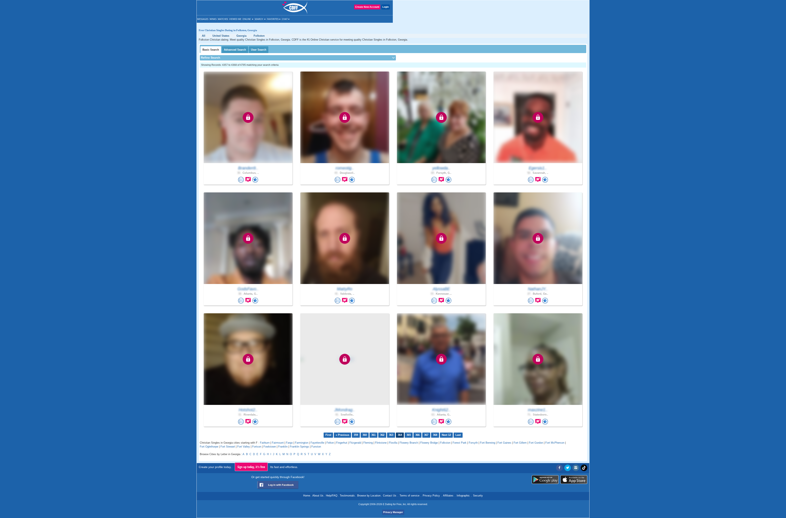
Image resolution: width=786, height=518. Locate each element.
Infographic (463, 495)
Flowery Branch (409, 442)
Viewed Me (235, 18)
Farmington (301, 442)
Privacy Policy (431, 495)
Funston (316, 446)
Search (259, 18)
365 (409, 434)
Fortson (256, 446)
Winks (213, 18)
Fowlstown (269, 446)
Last (458, 434)
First (328, 434)
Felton (330, 442)
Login (385, 7)
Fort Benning (487, 442)
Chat (285, 18)
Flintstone (381, 442)
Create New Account (367, 7)
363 (391, 434)
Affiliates (448, 495)
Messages (202, 18)
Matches (223, 18)
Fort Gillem (520, 442)
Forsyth (473, 442)
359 (356, 434)
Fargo (289, 442)
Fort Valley (243, 446)
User (258, 49)
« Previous (342, 434)
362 (382, 434)
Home (306, 495)
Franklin (283, 446)
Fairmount (278, 442)
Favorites (273, 18)
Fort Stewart (227, 446)
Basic (210, 49)
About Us (317, 495)
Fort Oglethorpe (209, 446)
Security (478, 495)
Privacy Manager (393, 512)
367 (426, 434)
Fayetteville (317, 442)
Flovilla (393, 442)
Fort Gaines (504, 442)
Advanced (235, 49)
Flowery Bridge (429, 442)
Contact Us (389, 495)
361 (373, 434)
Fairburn (265, 442)
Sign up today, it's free (251, 467)
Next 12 (446, 434)
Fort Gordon (536, 442)
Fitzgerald (355, 442)
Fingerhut (341, 442)
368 (435, 434)
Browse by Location (369, 495)
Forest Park (459, 442)
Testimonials (347, 495)
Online (247, 18)
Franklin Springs (299, 446)
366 (417, 434)
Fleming (368, 442)
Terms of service (409, 495)
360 (365, 434)
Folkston (445, 442)
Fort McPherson (554, 442)
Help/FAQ (331, 495)
